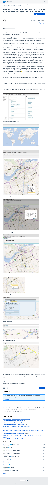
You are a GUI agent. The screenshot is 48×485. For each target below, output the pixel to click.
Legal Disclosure (22, 483)
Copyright (16, 483)
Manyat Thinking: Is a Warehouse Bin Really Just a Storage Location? (16, 426)
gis (8, 383)
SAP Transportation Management (8, 28)
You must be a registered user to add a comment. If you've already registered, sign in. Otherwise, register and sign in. (22, 396)
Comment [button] (42, 388)
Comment (7, 399)
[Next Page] (25, 413)
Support (33, 483)
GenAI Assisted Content (22, 409)
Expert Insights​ (13, 409)
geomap (4, 383)
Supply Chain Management (22, 4)
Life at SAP (5, 411)
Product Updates (18, 411)
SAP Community (5, 4)
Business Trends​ (14, 407)
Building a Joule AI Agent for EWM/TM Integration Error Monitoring (16, 419)
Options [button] (35, 16)
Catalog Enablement (23, 407)
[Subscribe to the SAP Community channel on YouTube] (25, 480)
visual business (21, 383)
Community (9, 1)
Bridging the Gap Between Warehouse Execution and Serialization (16, 422)
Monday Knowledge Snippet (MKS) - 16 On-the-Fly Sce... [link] (13, 5)
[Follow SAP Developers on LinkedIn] (27, 480)
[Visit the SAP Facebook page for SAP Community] (20, 480)
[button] (40, 23)
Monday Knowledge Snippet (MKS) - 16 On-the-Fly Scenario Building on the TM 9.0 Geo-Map (24, 10)
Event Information (32, 407)
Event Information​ (40, 407)
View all (4, 473)
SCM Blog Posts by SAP (32, 4)
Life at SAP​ (11, 411)
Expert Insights (5, 409)
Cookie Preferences (39, 483)
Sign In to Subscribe (40, 14)
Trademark (28, 483)
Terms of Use (10, 483)
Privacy (6, 483)
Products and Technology (13, 4)
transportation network (14, 383)
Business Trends (6, 407)
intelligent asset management (34, 409)
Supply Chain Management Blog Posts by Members (14, 424)
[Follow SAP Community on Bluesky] (22, 480)
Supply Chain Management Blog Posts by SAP (13, 420)
